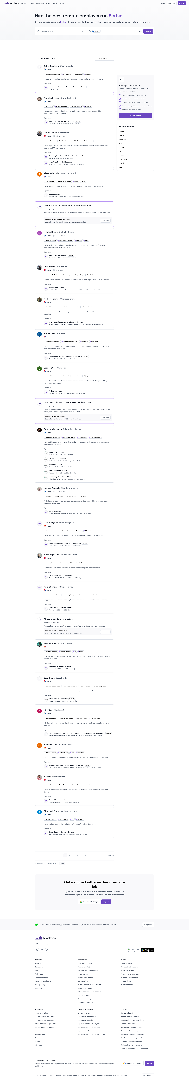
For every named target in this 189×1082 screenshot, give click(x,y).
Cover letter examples (86, 988)
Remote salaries (84, 1013)
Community (39, 967)
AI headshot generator (129, 978)
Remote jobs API (127, 1013)
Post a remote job (41, 1013)
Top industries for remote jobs (89, 1027)
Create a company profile (44, 1038)
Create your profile (85, 963)
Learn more (105, 221)
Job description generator (44, 1017)
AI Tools (23, 3)
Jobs (32, 3)
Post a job (171, 3)
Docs (36, 970)
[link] (39, 863)
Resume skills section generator (132, 1034)
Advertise (38, 1045)
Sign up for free (135, 115)
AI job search (83, 974)
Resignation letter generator (131, 1045)
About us (38, 963)
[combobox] (63, 31)
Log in (163, 3)
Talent (48, 3)
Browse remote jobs (85, 967)
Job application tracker (129, 967)
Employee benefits (41, 978)
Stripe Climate (110, 924)
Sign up (181, 3)
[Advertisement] (74, 49)
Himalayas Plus (126, 963)
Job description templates (44, 1020)
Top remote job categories (87, 1017)
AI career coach (127, 985)
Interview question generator (45, 1024)
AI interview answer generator (132, 1038)
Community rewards (85, 1002)
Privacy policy (40, 985)
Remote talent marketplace (45, 1027)
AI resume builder (127, 970)
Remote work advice (85, 978)
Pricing (37, 1041)
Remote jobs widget (85, 999)
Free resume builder (128, 1024)
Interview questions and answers (90, 992)
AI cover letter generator (130, 974)
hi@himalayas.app (41, 944)
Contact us (39, 988)
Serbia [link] (62, 863)
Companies (40, 3)
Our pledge (148, 925)
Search (148, 31)
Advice (61, 3)
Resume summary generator (131, 1027)
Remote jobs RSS (84, 995)
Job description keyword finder (132, 1020)
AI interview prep (127, 981)
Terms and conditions (43, 981)
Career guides (83, 981)
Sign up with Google (90, 902)
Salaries (54, 3)
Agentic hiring (40, 1034)
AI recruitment (40, 1031)
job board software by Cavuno (81, 1075)
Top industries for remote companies (91, 1034)
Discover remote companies (88, 970)
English (148, 1075)
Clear (140, 31)
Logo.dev (123, 1075)
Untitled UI (101, 1075)
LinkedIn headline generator (131, 1041)
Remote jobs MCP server (130, 1017)
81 (86, 856)
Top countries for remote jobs (89, 1024)
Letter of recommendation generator (134, 1048)
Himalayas (39, 863)
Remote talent (51, 863)
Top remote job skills (85, 1020)
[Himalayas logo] (11, 3)
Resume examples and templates (90, 985)
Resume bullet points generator (132, 1031)
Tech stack (39, 974)
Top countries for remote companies (91, 1031)
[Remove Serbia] (99, 31)
